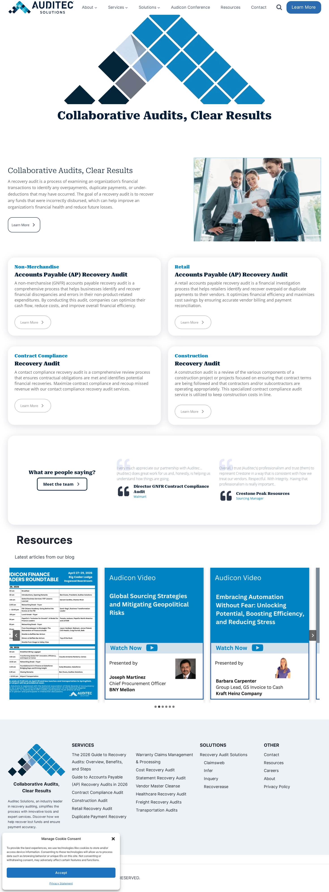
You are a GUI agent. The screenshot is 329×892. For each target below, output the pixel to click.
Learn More (304, 7)
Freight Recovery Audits (159, 802)
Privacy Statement (61, 883)
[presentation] (147, 633)
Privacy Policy (277, 786)
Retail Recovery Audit (92, 808)
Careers (271, 770)
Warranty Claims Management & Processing (164, 758)
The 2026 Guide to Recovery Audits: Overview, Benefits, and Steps (99, 762)
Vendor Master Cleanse (158, 786)
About (269, 778)
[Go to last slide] (16, 635)
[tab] (155, 707)
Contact (259, 7)
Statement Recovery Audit (161, 778)
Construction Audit (90, 800)
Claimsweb (214, 762)
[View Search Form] (279, 7)
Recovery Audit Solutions (223, 754)
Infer (208, 770)
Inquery (211, 778)
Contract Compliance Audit (97, 792)
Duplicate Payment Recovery (99, 816)
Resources (230, 7)
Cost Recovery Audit (155, 770)
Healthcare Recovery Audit (161, 794)
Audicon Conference (190, 7)
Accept (61, 873)
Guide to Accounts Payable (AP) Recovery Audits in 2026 (100, 781)
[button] (113, 839)
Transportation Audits (156, 810)
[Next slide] (312, 635)
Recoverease (216, 786)
